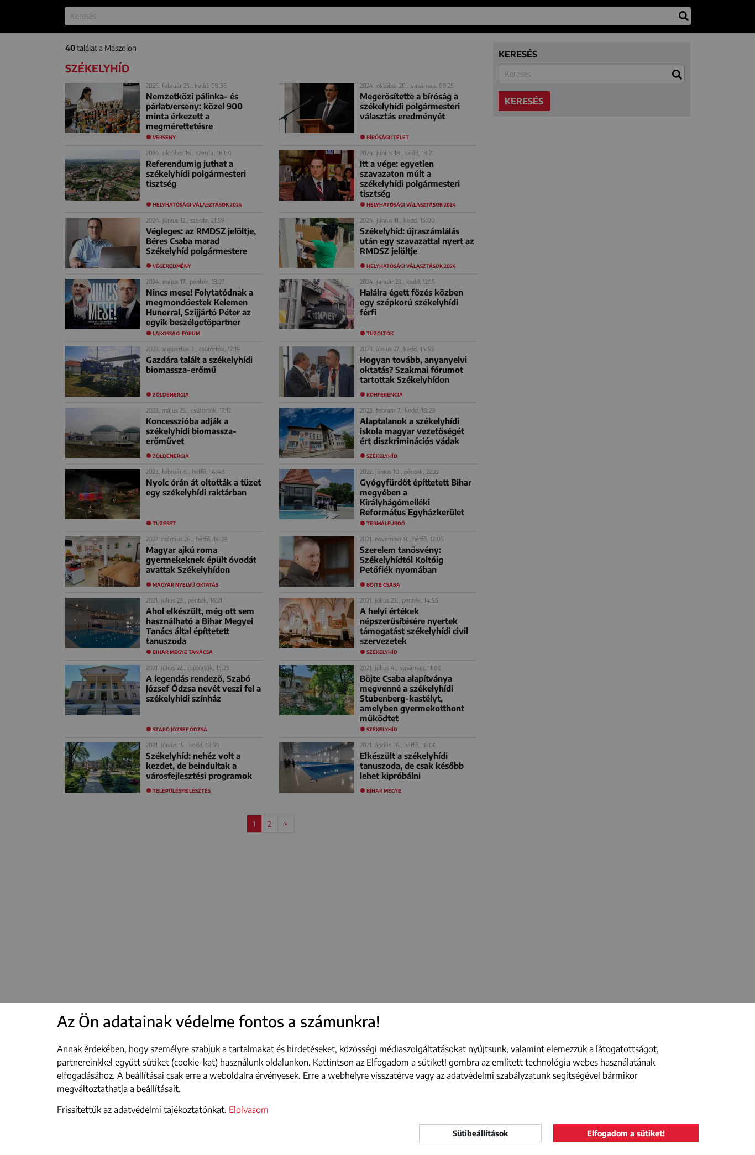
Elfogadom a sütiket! (626, 1133)
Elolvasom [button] (249, 1109)
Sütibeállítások (480, 1133)
